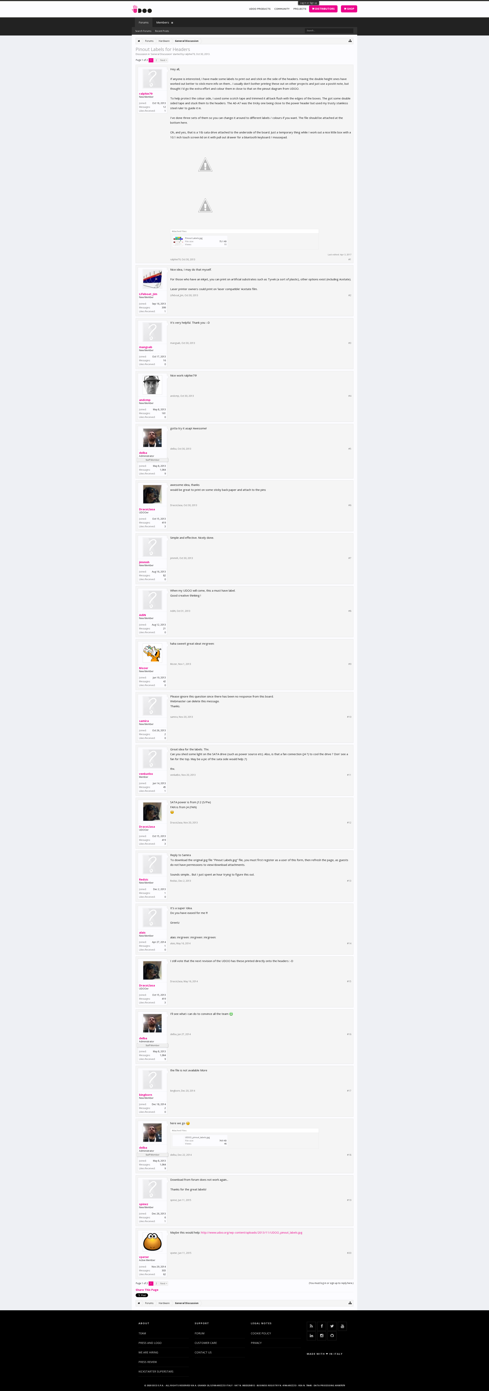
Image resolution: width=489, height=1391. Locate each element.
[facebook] (321, 1326)
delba (143, 453)
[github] (332, 1335)
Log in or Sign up (308, 2)
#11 (349, 775)
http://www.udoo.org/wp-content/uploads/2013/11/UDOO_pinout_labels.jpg (251, 1232)
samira (144, 721)
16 (164, 360)
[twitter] (332, 1326)
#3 (349, 343)
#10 (349, 716)
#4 (349, 396)
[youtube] (342, 1326)
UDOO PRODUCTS (259, 8)
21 (164, 628)
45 (164, 787)
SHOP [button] (350, 8)
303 (164, 1270)
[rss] (311, 1326)
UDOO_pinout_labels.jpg (197, 1137)
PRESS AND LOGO (150, 1343)
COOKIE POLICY (261, 1333)
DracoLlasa (147, 509)
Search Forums (143, 31)
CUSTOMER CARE (206, 1343)
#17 (349, 1090)
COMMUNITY (282, 8)
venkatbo (146, 774)
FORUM (199, 1333)
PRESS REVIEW (147, 1362)
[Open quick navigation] (350, 40)
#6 (349, 505)
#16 (349, 1034)
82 (164, 575)
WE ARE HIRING (148, 1352)
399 (164, 307)
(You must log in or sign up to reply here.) (331, 1283)
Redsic (143, 879)
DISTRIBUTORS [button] (324, 8)
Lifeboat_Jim (148, 294)
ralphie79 (190, 54)
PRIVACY (256, 1343)
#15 (349, 981)
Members (162, 22)
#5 (349, 448)
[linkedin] (311, 1335)
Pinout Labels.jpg (193, 238)
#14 (349, 943)
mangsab (145, 347)
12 (164, 107)
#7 (349, 558)
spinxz (143, 1204)
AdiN (142, 615)
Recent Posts (162, 31)
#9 (349, 664)
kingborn (145, 1095)
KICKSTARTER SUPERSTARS (155, 1371)
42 (164, 681)
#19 (349, 1200)
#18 (349, 1154)
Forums (144, 22)
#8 (349, 611)
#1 (349, 259)
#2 (349, 295)
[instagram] (321, 1335)
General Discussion (161, 54)
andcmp (145, 400)
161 (164, 413)
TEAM (142, 1333)
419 (164, 522)
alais (142, 932)
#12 (349, 822)
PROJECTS (299, 8)
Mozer (143, 668)
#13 (349, 880)
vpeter (144, 1257)
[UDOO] (142, 8)
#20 (349, 1253)
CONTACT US (203, 1352)
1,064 (163, 469)
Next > (163, 60)
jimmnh (144, 562)
